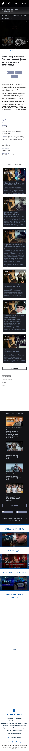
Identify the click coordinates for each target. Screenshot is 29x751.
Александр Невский (6, 376)
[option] (7, 42)
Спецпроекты (18, 718)
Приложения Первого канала (9, 723)
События (9, 730)
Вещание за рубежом (16, 737)
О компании (10, 718)
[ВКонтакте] (10, 72)
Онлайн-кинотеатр (14, 721)
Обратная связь (7, 728)
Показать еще (14, 368)
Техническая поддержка (19, 728)
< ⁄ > (13, 77)
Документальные (10, 10)
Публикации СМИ (17, 730)
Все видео (5, 725)
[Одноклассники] (18, 72)
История (4, 382)
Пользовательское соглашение (18, 725)
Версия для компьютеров (14, 733)
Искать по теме (7, 18)
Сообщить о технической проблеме (18, 51)
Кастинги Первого (23, 723)
